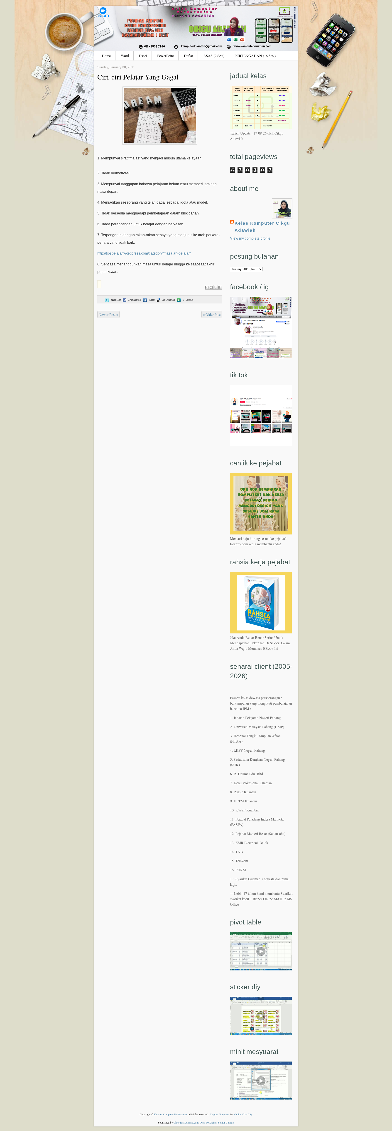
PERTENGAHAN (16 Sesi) (255, 55)
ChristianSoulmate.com (186, 1122)
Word (125, 55)
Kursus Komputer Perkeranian (170, 1114)
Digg (152, 300)
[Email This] (207, 287)
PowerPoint (165, 55)
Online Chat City (243, 1114)
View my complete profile (250, 238)
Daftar (188, 55)
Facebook (134, 300)
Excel (143, 55)
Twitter (116, 300)
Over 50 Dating (208, 1122)
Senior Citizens (226, 1122)
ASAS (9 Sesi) (213, 55)
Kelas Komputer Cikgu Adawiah (262, 227)
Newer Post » (108, 314)
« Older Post (212, 314)
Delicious (168, 300)
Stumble (188, 300)
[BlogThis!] (211, 287)
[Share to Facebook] (220, 287)
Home (106, 55)
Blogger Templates (220, 1114)
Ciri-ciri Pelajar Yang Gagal (138, 77)
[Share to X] (215, 287)
